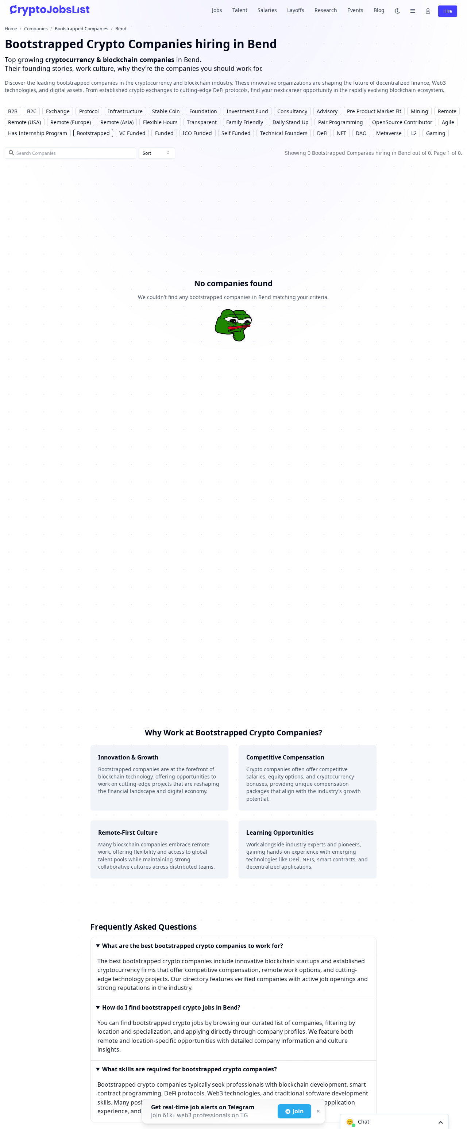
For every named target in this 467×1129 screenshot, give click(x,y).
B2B (13, 111)
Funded (164, 133)
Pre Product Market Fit (374, 111)
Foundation (203, 111)
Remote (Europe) (70, 122)
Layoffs (295, 10)
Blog (379, 10)
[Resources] (412, 10)
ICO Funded (197, 133)
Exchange (58, 111)
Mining (419, 111)
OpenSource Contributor (402, 122)
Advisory (327, 111)
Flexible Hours (160, 122)
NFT (341, 133)
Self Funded (236, 133)
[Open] (440, 1121)
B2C (31, 111)
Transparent (202, 122)
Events (355, 10)
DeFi (322, 133)
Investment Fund (247, 111)
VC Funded (132, 133)
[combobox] (157, 153)
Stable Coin (166, 111)
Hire (447, 11)
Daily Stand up (291, 122)
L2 (414, 133)
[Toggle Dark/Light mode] (397, 10)
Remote (447, 111)
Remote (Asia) (117, 122)
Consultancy (292, 111)
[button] (394, 1121)
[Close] (317, 1111)
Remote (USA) (24, 122)
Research (325, 10)
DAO (361, 133)
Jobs (217, 10)
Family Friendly (244, 122)
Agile (448, 122)
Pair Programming (340, 122)
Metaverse (389, 133)
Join (298, 1111)
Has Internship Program (37, 133)
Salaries (267, 10)
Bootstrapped (93, 133)
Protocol (89, 111)
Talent (239, 10)
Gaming (435, 133)
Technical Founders (284, 133)
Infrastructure (125, 111)
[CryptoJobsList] (49, 10)
